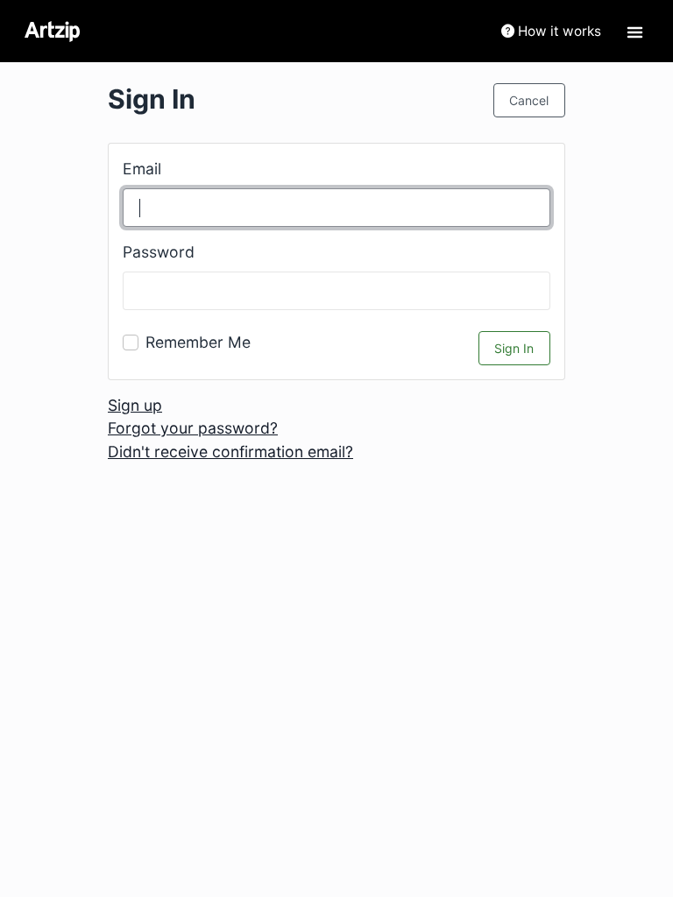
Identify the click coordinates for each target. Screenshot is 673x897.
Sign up (135, 405)
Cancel (529, 100)
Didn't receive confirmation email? (230, 451)
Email (142, 168)
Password (159, 252)
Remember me (198, 342)
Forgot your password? (193, 428)
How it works (557, 31)
